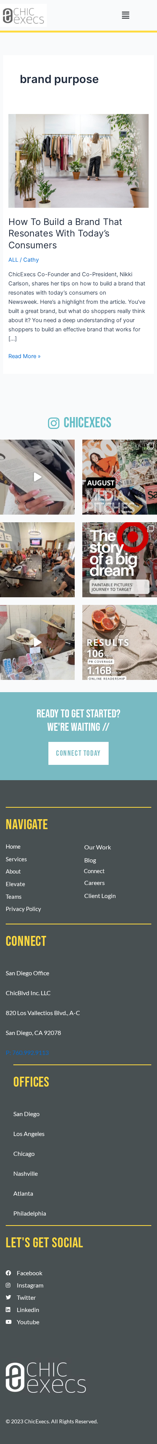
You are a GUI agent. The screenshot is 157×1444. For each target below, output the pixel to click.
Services (16, 859)
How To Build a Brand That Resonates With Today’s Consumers (65, 233)
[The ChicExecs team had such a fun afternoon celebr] (37, 642)
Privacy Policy (23, 909)
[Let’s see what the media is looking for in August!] (119, 477)
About (13, 871)
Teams (14, 896)
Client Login (100, 895)
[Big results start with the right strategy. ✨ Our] (119, 642)
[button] (125, 15)
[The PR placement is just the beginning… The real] (37, 477)
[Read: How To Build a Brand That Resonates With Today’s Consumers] (78, 160)
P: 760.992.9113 (27, 1052)
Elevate (15, 884)
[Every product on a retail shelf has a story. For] (119, 559)
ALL (13, 259)
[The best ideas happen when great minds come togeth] (37, 559)
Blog (90, 860)
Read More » (24, 356)
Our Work (97, 847)
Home (13, 846)
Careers (94, 882)
